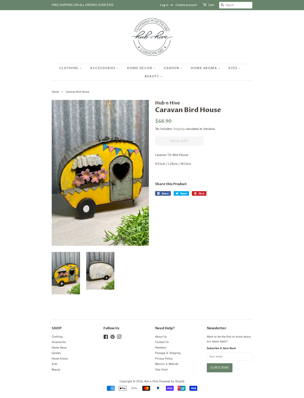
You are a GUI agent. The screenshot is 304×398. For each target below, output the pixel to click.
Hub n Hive (151, 381)
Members (160, 347)
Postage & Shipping (168, 353)
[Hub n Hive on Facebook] (105, 337)
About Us (161, 336)
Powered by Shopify (171, 381)
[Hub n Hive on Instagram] (119, 337)
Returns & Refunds (166, 364)
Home (55, 92)
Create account (186, 5)
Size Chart (161, 369)
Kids (233, 68)
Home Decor (140, 68)
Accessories (103, 68)
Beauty (152, 76)
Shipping (178, 129)
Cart (211, 5)
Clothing (69, 68)
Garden (172, 68)
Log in (164, 5)
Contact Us (162, 342)
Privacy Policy (164, 358)
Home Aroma (204, 68)
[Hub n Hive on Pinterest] (112, 337)
